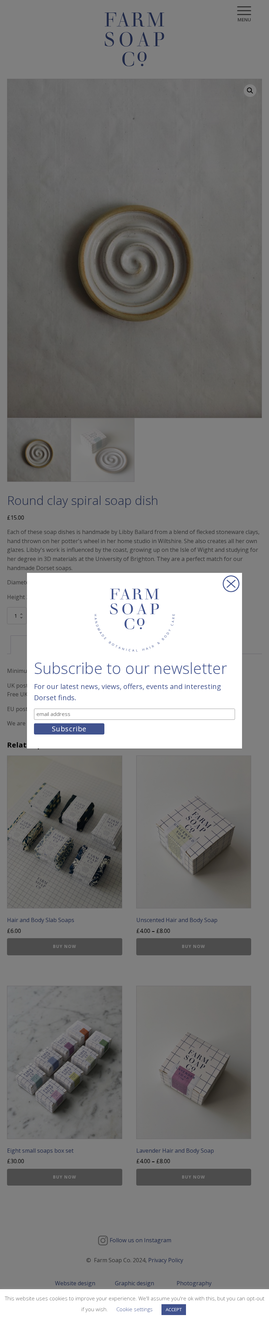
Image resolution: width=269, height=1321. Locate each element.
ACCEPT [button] (174, 1309)
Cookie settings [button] (134, 1309)
